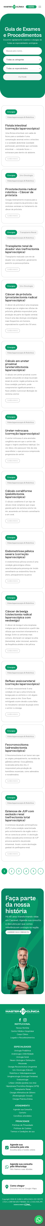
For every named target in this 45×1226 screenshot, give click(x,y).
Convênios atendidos (23, 1116)
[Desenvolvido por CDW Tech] (22, 1205)
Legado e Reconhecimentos (22, 1037)
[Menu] (39, 7)
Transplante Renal (22, 1089)
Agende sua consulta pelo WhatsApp (21, 1165)
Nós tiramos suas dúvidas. (21, 1169)
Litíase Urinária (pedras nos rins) (22, 1083)
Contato (22, 1112)
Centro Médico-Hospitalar (22, 1031)
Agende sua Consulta (22, 1109)
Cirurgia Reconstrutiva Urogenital (22, 1066)
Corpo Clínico (22, 1034)
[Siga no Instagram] (25, 1020)
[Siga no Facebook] (20, 1020)
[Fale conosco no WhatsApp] (38, 1219)
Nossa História (22, 1028)
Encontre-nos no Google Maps (23, 1188)
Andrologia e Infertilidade (22, 1054)
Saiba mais (12, 159)
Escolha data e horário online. (23, 1149)
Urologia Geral (22, 1057)
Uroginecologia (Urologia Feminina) (22, 1076)
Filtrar (22, 77)
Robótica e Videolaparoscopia (23, 1073)
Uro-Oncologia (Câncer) (22, 1070)
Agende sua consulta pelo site (19, 1145)
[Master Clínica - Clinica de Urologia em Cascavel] (14, 7)
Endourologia (22, 1079)
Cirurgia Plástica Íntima (22, 1099)
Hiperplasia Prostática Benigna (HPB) (22, 1086)
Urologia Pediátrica (22, 1050)
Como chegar (17, 1185)
